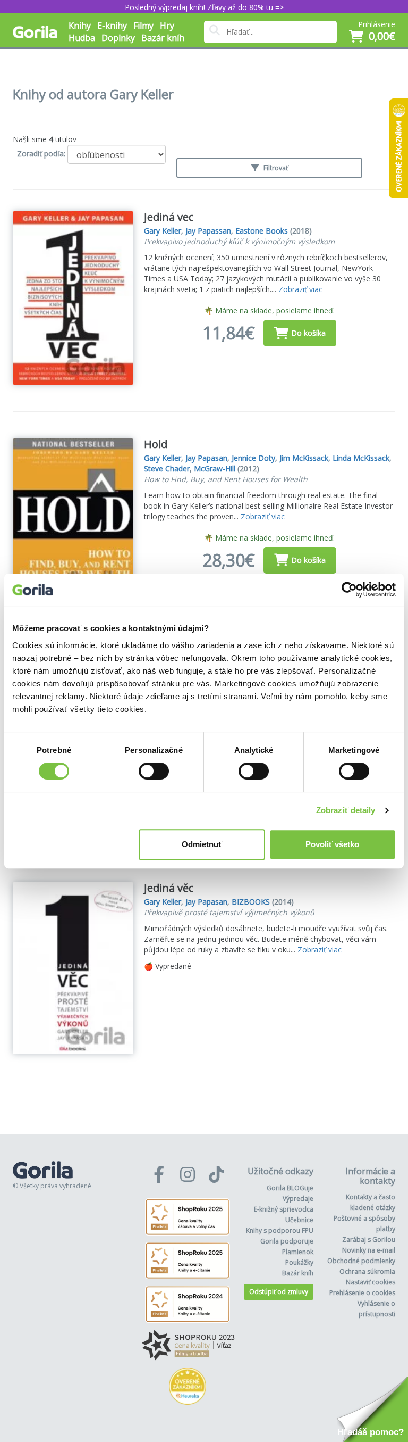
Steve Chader (167, 468)
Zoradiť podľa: (41, 153)
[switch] (154, 771)
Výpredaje (298, 1198)
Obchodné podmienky (361, 1260)
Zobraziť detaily (346, 810)
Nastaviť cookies (370, 1282)
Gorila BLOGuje (290, 1187)
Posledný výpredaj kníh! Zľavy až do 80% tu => (204, 7)
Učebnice (299, 1219)
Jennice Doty (253, 458)
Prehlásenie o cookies (362, 1292)
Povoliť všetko (332, 844)
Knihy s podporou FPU (279, 1230)
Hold (155, 444)
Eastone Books (261, 231)
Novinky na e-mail (368, 1250)
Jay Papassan (208, 231)
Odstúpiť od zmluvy (278, 1291)
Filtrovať (275, 167)
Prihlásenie (376, 24)
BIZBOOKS (251, 902)
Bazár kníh (162, 38)
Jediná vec (168, 217)
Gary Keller (162, 231)
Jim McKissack (303, 458)
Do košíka (308, 333)
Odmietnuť (202, 844)
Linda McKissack (361, 458)
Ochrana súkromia (367, 1271)
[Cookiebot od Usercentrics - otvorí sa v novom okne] (349, 590)
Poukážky (299, 1262)
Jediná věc (168, 888)
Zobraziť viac (300, 289)
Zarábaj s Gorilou (368, 1239)
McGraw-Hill (214, 468)
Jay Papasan (206, 458)
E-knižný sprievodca (283, 1209)
